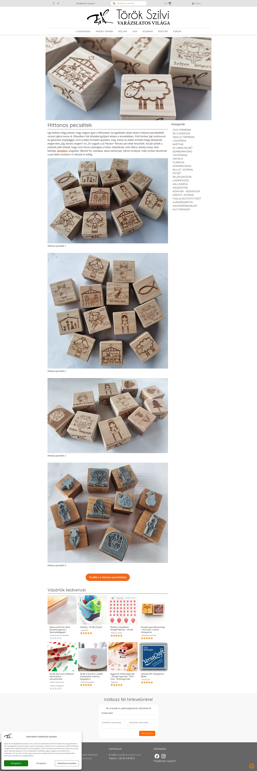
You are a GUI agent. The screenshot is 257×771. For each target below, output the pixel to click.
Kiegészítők (180, 187)
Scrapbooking (182, 166)
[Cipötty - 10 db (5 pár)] (92, 610)
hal (150, 136)
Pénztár (163, 31)
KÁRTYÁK (178, 144)
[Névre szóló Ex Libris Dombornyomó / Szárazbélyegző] (62, 610)
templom (62, 150)
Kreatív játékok (183, 194)
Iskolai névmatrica (57, 682)
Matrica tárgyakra (57, 686)
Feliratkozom (147, 733)
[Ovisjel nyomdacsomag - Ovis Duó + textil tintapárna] (153, 610)
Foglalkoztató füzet (187, 198)
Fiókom (177, 31)
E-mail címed (107, 713)
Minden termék (104, 31)
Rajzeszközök (182, 176)
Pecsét (177, 173)
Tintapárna (180, 155)
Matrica (178, 158)
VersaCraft (146, 680)
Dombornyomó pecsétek (59, 635)
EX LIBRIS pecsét (183, 147)
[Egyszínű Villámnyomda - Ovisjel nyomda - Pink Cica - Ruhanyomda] (123, 656)
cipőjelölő (84, 630)
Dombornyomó (182, 151)
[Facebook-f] (54, 3)
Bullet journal (183, 169)
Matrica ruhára (116, 633)
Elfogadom (16, 763)
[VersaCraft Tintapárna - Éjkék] (153, 656)
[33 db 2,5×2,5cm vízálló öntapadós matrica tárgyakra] (92, 656)
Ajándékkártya (183, 202)
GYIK (135, 31)
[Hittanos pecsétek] (128, 78)
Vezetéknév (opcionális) (111, 722)
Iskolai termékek (184, 137)
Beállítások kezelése (67, 763)
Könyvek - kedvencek (186, 191)
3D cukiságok (181, 133)
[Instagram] (58, 3)
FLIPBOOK (178, 162)
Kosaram (148, 31)
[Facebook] (157, 756)
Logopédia (179, 140)
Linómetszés (181, 180)
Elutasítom (41, 763)
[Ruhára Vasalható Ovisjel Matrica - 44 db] (123, 610)
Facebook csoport (85, 3)
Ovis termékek (182, 129)
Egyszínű (114, 682)
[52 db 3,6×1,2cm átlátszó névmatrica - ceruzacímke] (62, 656)
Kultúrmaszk (181, 209)
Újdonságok (83, 31)
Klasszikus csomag (149, 635)
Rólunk (122, 31)
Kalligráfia (180, 184)
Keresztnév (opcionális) (138, 722)
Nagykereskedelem (185, 205)
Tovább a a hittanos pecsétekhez (107, 577)
